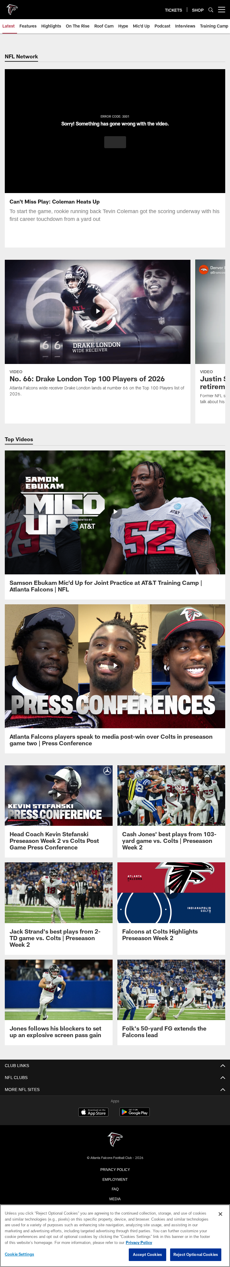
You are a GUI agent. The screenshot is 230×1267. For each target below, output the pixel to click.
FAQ (115, 1188)
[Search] (210, 10)
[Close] (220, 1214)
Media (115, 1198)
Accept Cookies (147, 1254)
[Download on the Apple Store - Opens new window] (93, 1113)
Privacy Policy (115, 1169)
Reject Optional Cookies (195, 1254)
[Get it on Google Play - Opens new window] (134, 1115)
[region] (115, 1236)
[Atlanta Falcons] (115, 1140)
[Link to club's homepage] (12, 7)
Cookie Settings (19, 1254)
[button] (115, 142)
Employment (115, 1179)
